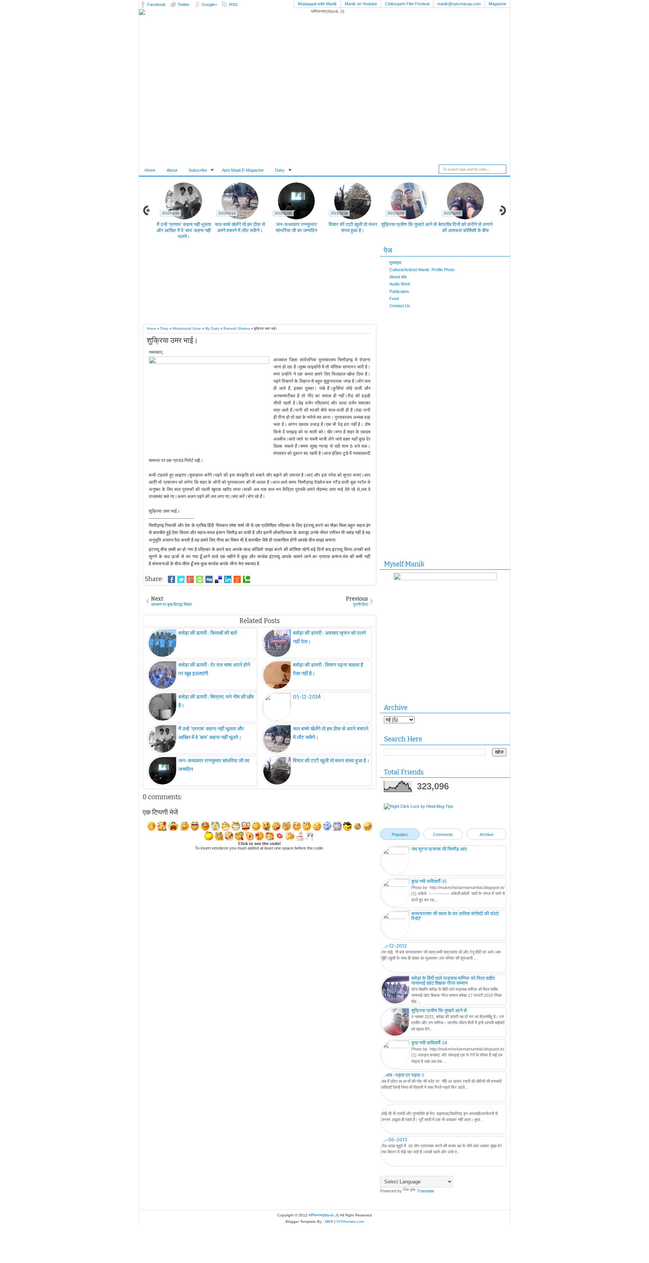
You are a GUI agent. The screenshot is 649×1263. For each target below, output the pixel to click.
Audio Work (400, 284)
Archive (487, 834)
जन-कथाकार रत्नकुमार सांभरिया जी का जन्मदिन (296, 227)
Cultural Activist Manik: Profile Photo (421, 269)
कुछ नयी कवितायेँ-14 (429, 1043)
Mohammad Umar (187, 328)
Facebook (156, 4)
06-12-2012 (394, 946)
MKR (329, 1221)
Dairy (280, 170)
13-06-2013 (394, 1139)
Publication (399, 291)
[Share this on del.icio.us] (218, 579)
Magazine (497, 4)
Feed (394, 298)
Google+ (209, 4)
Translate (425, 1191)
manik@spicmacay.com (459, 4)
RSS (233, 4)
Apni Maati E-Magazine (243, 170)
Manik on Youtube (361, 4)
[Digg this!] (209, 579)
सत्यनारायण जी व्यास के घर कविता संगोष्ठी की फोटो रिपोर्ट (455, 916)
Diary (164, 328)
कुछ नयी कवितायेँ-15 (429, 881)
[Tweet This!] (180, 579)
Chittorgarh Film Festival (407, 4)
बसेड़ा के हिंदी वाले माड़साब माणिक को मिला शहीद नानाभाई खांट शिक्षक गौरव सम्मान (453, 980)
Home (150, 170)
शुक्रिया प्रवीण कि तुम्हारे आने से (409, 224)
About (172, 170)
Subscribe (198, 170)
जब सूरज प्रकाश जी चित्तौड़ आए (439, 849)
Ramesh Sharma (236, 328)
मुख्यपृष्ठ (395, 262)
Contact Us (399, 305)
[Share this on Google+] (190, 579)
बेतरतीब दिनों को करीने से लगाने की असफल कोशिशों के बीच (465, 227)
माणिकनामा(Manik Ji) (324, 1215)
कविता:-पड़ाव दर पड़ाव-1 (402, 1075)
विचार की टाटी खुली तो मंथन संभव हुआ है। (353, 227)
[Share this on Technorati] (246, 579)
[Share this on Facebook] (171, 579)
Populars (400, 834)
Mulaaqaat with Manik (317, 4)
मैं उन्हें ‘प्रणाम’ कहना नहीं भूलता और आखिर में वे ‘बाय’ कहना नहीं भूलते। (184, 230)
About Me (398, 277)
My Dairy (212, 328)
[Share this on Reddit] (237, 579)
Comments (443, 834)
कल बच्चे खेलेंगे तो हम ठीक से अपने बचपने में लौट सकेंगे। (240, 227)
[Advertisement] (274, 283)
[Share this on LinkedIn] (227, 579)
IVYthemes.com (350, 1221)
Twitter (184, 4)
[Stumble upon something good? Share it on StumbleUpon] (199, 579)
